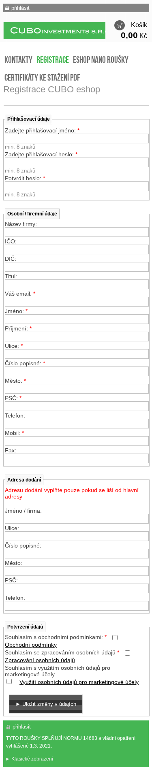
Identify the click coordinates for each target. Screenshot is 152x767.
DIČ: (10, 259)
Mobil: (14, 433)
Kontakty (18, 60)
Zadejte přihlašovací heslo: (41, 154)
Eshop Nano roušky (100, 60)
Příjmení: (18, 328)
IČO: (11, 241)
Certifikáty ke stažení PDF (42, 78)
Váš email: (20, 293)
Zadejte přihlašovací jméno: (42, 130)
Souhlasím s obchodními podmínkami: (56, 637)
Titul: (11, 276)
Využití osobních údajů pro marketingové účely (79, 682)
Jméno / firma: (23, 510)
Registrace (52, 60)
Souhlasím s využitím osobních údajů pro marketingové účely (57, 671)
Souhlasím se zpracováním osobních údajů (62, 652)
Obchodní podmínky (31, 644)
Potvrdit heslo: (25, 178)
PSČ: (13, 398)
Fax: (10, 450)
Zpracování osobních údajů (40, 660)
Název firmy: (21, 224)
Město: (15, 380)
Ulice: (14, 346)
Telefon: (15, 415)
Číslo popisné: (25, 363)
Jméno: (16, 311)
